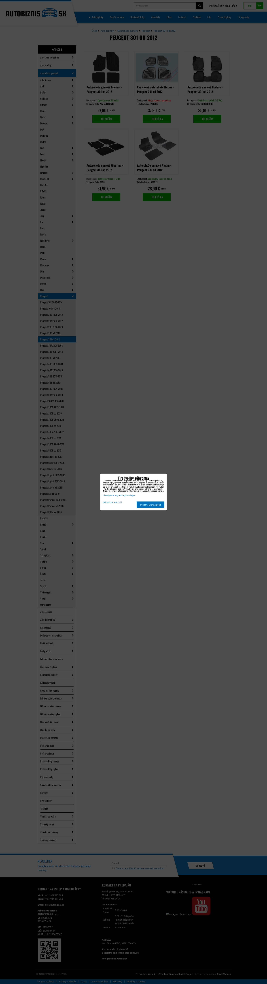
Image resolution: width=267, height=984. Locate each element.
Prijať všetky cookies (150, 504)
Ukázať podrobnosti (112, 502)
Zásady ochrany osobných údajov (119, 495)
